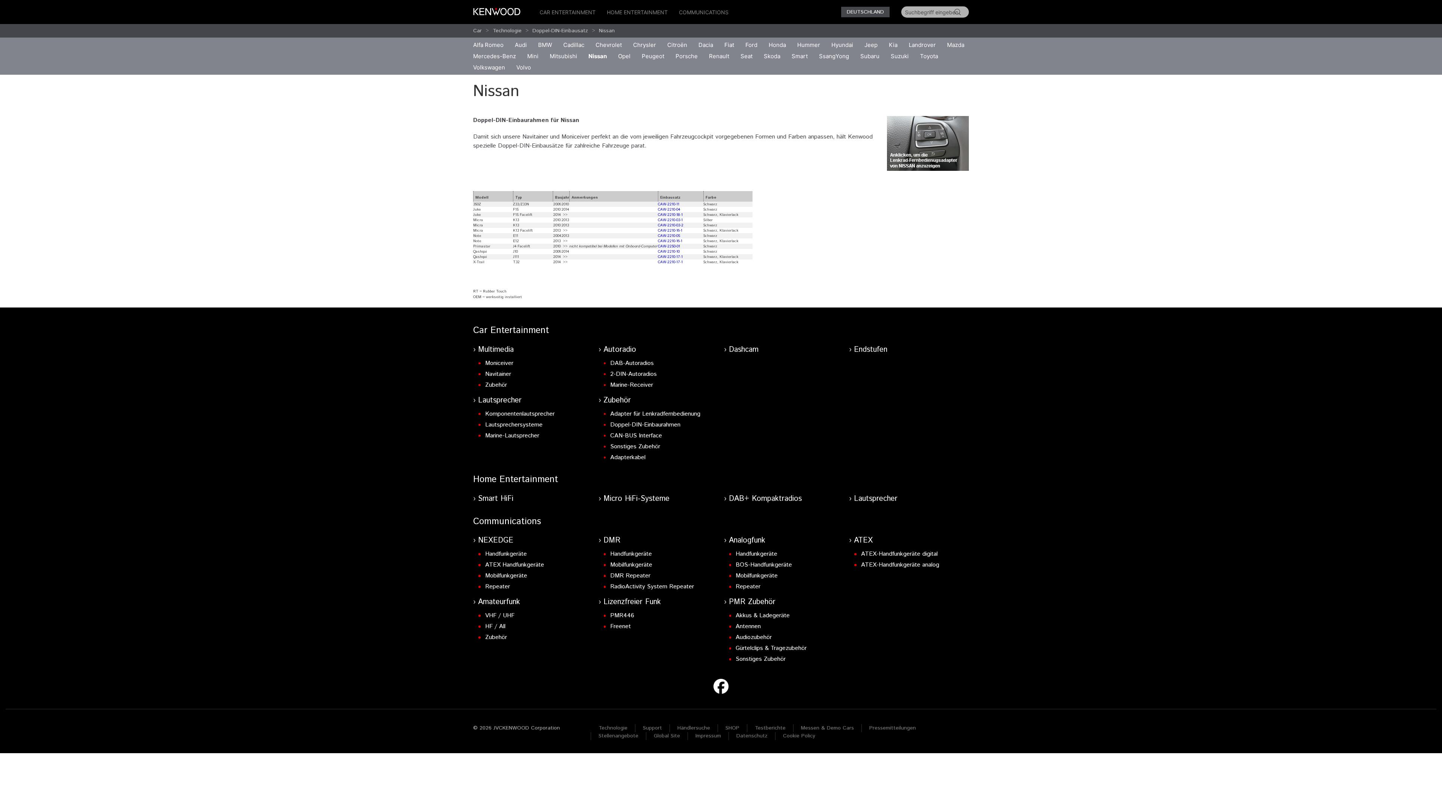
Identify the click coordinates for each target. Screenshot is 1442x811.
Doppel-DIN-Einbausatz (560, 31)
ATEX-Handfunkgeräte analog (900, 565)
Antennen (748, 626)
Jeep (871, 44)
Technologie (507, 31)
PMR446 (622, 615)
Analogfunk (747, 540)
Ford (751, 44)
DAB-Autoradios (632, 363)
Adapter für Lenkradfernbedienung (655, 414)
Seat (747, 56)
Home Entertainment (637, 12)
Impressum (708, 736)
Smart (800, 56)
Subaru (869, 56)
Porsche (687, 56)
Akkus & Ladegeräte (763, 615)
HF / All (495, 626)
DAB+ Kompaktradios (765, 498)
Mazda (955, 44)
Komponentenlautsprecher (520, 414)
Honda (777, 44)
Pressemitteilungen (892, 728)
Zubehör (496, 385)
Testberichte (770, 728)
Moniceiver (499, 363)
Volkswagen (489, 67)
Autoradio (619, 349)
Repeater (497, 586)
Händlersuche (693, 728)
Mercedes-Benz (494, 56)
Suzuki (900, 56)
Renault (719, 56)
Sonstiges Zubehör (635, 446)
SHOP (732, 728)
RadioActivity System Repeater (652, 586)
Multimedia (496, 349)
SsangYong (834, 56)
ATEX (863, 540)
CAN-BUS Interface (636, 435)
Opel (624, 56)
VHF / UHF (499, 615)
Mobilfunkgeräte (506, 575)
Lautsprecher (500, 400)
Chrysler (644, 44)
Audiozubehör (754, 637)
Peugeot (653, 56)
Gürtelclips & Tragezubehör (771, 648)
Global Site (667, 736)
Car (477, 31)
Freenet (620, 626)
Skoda (772, 56)
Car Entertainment (568, 12)
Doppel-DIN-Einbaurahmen (645, 425)
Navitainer (498, 374)
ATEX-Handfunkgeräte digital (899, 554)
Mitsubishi (563, 56)
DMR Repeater (630, 575)
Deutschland (865, 12)
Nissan (607, 31)
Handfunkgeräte (506, 554)
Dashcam (744, 349)
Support (652, 728)
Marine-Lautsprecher (512, 435)
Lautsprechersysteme (514, 425)
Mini (532, 56)
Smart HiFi (495, 498)
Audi (521, 44)
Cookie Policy (799, 736)
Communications (704, 12)
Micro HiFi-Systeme (636, 498)
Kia (893, 44)
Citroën (677, 44)
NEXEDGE (495, 540)
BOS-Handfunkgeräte (764, 565)
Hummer (808, 44)
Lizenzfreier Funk (632, 602)
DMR (611, 540)
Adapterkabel (628, 457)
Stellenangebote (618, 736)
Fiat (729, 44)
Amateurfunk (499, 602)
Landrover (922, 44)
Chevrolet (609, 44)
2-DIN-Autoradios (633, 374)
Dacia (705, 44)
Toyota (929, 56)
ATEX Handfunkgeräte (514, 565)
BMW (545, 44)
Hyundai (842, 44)
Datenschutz (752, 736)
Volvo (523, 67)
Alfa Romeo (488, 44)
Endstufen (870, 349)
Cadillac (573, 44)
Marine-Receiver (631, 385)
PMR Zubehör (752, 602)
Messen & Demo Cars (827, 728)
